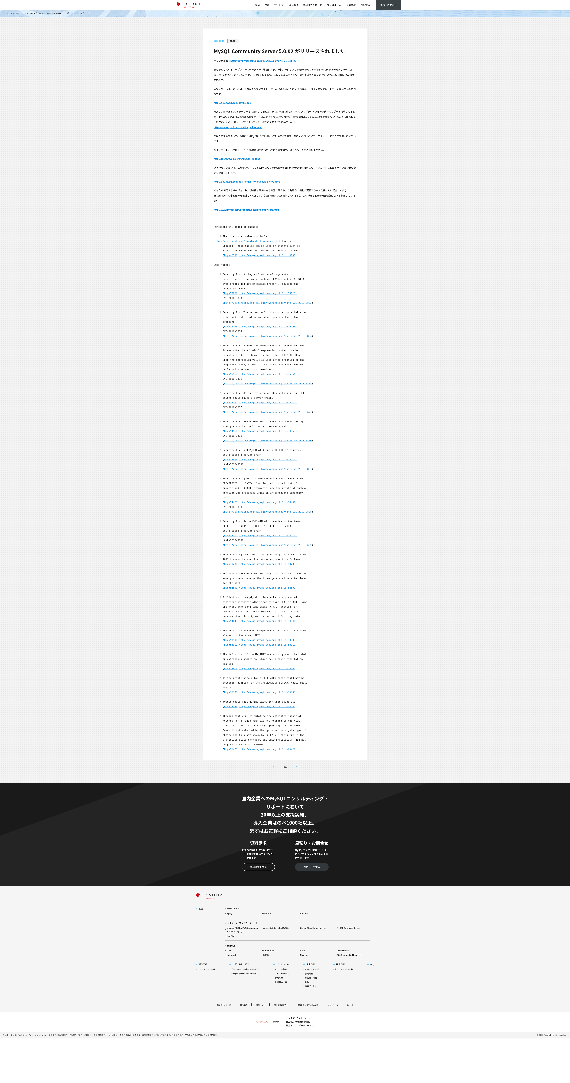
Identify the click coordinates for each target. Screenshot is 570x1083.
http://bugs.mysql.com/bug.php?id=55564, (268, 374)
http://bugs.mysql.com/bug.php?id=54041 (267, 621)
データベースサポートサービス (245, 969)
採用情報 (365, 5)
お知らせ (279, 977)
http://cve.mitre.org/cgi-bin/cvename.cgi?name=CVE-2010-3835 (268, 383)
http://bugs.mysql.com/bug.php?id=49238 (267, 564)
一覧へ (285, 767)
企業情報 (351, 5)
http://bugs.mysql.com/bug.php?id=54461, (268, 502)
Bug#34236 (231, 706)
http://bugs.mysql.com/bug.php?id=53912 (267, 644)
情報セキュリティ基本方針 (308, 1005)
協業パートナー (312, 986)
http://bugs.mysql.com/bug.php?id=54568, (268, 431)
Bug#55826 (231, 293)
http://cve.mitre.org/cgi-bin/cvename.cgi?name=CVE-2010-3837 (268, 469)
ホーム (9, 13)
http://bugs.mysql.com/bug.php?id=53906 (267, 668)
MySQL (32, 13)
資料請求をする (258, 867)
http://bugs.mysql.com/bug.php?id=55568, (268, 326)
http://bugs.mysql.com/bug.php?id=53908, (268, 640)
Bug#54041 (231, 621)
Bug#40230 (231, 255)
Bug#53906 (231, 668)
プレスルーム (334, 5)
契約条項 (243, 1005)
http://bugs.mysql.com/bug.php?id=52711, (268, 535)
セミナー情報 (281, 969)
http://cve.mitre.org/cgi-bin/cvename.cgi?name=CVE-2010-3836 (268, 440)
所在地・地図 (311, 977)
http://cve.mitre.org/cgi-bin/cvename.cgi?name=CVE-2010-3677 (268, 412)
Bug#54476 (231, 459)
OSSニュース (21, 13)
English (350, 1005)
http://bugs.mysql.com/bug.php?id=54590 (267, 587)
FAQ (372, 964)
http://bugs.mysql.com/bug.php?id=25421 (267, 749)
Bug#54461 (231, 502)
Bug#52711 (231, 535)
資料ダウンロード (312, 5)
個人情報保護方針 (281, 1005)
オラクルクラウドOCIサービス (245, 973)
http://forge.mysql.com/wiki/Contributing (237, 158)
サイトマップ (333, 1005)
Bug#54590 (231, 587)
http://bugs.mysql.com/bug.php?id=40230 (267, 255)
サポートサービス (274, 5)
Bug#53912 (231, 644)
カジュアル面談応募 (344, 969)
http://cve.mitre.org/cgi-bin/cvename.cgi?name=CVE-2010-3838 (268, 511)
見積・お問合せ (388, 5)
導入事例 (293, 5)
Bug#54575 (231, 402)
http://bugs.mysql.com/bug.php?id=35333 (267, 692)
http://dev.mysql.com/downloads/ (233, 102)
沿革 (307, 981)
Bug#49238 (231, 564)
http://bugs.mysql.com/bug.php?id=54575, (268, 402)
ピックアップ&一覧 (206, 969)
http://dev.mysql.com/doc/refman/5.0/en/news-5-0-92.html (263, 60)
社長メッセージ (312, 969)
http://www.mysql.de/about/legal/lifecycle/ (238, 127)
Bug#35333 (231, 692)
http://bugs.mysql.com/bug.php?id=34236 (267, 706)
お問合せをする (311, 867)
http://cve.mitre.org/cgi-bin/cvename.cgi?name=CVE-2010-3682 (268, 545)
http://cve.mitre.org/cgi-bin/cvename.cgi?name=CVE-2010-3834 (268, 336)
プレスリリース (282, 973)
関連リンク (260, 1005)
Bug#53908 (231, 640)
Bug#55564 (231, 374)
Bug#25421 (231, 749)
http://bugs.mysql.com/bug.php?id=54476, (268, 459)
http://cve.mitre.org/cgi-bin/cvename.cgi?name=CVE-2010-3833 (268, 302)
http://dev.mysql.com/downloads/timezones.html (247, 241)
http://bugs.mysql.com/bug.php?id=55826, (268, 293)
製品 (257, 5)
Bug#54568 (231, 431)
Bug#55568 (231, 326)
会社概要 (309, 973)
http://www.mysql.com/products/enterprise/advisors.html (246, 209)
